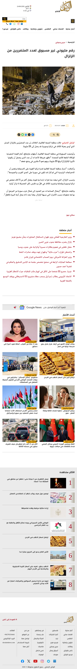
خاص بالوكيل (15, 29)
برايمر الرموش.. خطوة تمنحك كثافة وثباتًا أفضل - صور (59, 412)
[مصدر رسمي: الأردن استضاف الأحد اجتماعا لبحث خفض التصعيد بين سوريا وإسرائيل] (19, 397)
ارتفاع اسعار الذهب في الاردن (36, 537)
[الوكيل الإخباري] (64, 7)
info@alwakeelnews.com (8, 642)
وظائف (25, 29)
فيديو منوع (54, 642)
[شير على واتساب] (22, 134)
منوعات (69, 341)
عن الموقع (25, 634)
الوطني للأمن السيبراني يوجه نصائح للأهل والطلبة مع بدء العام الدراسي (27, 524)
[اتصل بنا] (7, 24)
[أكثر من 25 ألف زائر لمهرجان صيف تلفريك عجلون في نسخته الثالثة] (19, 430)
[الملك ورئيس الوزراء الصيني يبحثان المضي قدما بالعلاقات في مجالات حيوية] (57, 430)
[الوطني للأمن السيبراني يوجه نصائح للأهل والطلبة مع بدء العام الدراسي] (58, 527)
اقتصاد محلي (58, 29)
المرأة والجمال (67, 408)
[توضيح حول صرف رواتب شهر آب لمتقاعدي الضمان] (58, 497)
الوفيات (41, 654)
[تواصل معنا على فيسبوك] (10, 24)
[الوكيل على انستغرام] (42, 661)
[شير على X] (29, 134)
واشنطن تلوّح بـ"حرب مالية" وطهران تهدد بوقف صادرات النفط (45, 252)
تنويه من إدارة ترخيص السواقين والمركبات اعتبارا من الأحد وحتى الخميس (27, 582)
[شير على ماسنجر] (26, 135)
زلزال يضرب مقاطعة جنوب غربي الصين (55, 242)
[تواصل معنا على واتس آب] (14, 24)
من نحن (26, 630)
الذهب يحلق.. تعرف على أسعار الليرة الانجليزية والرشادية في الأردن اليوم (30, 567)
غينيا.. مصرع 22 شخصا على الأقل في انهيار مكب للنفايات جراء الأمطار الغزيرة (39, 272)
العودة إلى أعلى (9, 619)
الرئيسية (71, 42)
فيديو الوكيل (68, 654)
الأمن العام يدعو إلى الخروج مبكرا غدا (33, 552)
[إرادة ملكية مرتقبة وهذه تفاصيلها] (58, 512)
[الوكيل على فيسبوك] (22, 661)
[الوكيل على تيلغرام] (48, 661)
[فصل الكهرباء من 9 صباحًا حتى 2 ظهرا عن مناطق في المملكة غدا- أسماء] (58, 483)
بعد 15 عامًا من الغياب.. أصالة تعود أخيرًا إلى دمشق (20, 345)
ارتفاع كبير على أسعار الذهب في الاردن (59, 377)
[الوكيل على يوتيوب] (35, 661)
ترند (56, 638)
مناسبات (41, 646)
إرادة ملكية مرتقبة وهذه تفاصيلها (34, 508)
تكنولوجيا (40, 642)
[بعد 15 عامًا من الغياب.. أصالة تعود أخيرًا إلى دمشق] (19, 330)
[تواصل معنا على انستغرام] (18, 24)
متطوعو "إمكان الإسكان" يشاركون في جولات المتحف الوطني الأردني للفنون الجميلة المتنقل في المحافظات (19, 379)
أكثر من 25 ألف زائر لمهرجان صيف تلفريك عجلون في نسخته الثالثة (21, 445)
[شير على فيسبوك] (32, 134)
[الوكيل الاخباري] (69, 619)
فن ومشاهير (31, 341)
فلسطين (55, 630)
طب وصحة (40, 634)
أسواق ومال (53, 650)
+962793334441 (9, 634)
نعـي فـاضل (40, 650)
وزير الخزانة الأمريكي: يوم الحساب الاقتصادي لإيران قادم (48, 257)
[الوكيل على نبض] (54, 661)
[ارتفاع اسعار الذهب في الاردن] (58, 541)
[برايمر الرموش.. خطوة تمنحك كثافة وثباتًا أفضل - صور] (57, 397)
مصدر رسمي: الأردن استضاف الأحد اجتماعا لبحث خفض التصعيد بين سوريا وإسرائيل (21, 412)
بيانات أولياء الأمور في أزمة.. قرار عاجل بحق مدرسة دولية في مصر (58, 345)
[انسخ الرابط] (19, 134)
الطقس (48, 29)
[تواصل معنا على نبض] (22, 24)
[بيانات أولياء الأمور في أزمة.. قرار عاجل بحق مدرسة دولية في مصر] (57, 330)
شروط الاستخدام (23, 642)
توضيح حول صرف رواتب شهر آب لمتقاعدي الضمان (29, 493)
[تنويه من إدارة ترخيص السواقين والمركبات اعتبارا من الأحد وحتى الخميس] (58, 585)
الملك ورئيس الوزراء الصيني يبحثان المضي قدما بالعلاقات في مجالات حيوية (58, 445)
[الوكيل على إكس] (28, 661)
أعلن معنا (26, 646)
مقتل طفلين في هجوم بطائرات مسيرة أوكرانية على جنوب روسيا (45, 247)
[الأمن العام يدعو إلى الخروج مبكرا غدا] (58, 556)
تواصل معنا (25, 638)
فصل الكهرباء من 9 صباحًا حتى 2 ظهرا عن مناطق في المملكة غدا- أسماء (27, 480)
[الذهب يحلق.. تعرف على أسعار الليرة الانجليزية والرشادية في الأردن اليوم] (58, 570)
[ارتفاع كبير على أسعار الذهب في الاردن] (57, 363)
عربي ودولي (60, 42)
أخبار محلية (70, 29)
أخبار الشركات (30, 375)
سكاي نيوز (70, 215)
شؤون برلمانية (36, 29)
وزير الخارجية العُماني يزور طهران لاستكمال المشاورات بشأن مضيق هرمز (42, 237)
